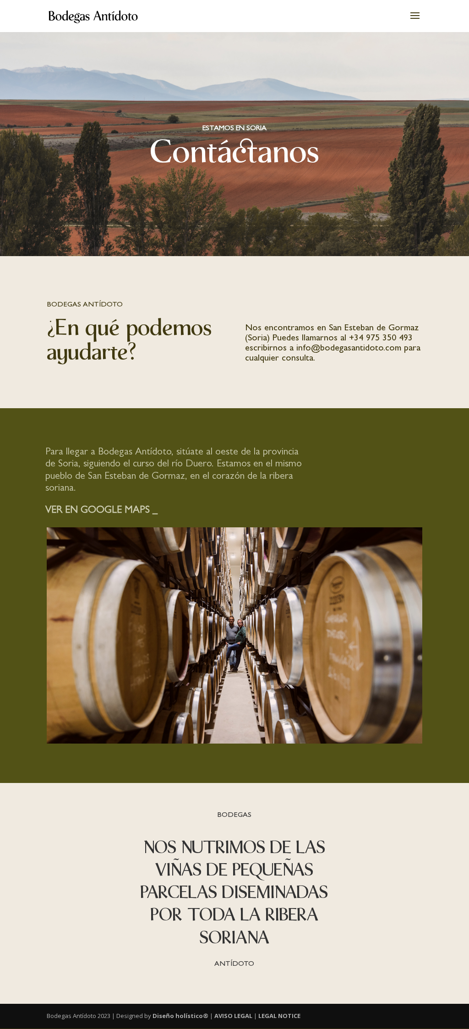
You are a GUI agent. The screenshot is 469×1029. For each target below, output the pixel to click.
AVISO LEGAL (233, 1016)
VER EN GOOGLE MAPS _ (101, 511)
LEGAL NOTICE (279, 1016)
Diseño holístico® (180, 1016)
